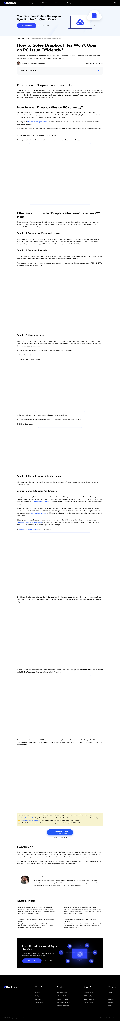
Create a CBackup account (28, 529)
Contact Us (111, 996)
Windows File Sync (62, 996)
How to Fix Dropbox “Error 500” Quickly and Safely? (35, 907)
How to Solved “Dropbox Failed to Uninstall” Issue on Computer (81, 920)
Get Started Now (26, 26)
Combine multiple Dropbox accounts (31, 820)
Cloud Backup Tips (89, 999)
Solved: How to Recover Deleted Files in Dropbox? (80, 907)
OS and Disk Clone (62, 999)
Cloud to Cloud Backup (63, 1002)
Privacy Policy (104, 1018)
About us (110, 993)
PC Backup (29, 3)
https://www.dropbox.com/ (37, 122)
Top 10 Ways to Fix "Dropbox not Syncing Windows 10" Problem (36, 920)
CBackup (37, 993)
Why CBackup (39, 1002)
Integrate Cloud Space (63, 1005)
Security (110, 1005)
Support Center (88, 993)
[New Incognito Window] (60, 299)
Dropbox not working (41, 502)
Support (79, 3)
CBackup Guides (88, 1002)
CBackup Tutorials (25, 38)
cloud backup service (38, 513)
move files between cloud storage (29, 522)
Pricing (69, 3)
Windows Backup (62, 993)
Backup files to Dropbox (27, 818)
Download (57, 3)
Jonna (25, 63)
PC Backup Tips (88, 996)
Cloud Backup (43, 3)
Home (18, 38)
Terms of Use (112, 1018)
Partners (110, 999)
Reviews (110, 1002)
